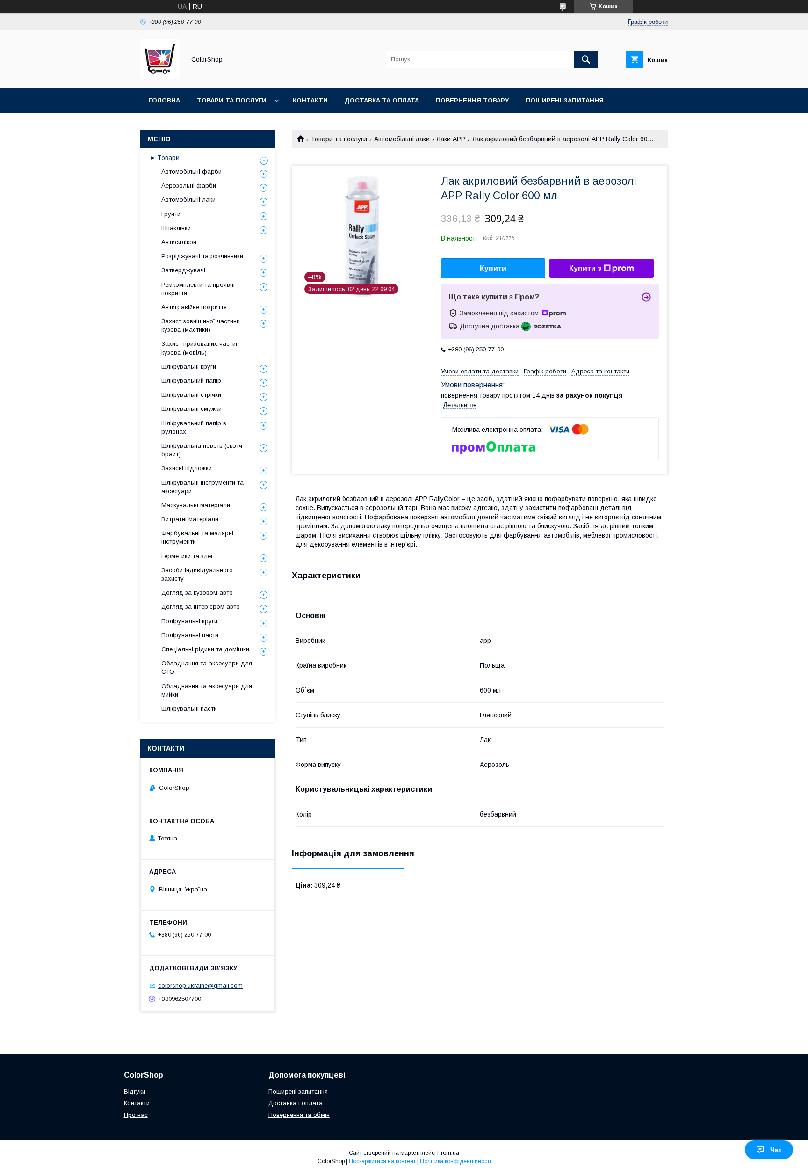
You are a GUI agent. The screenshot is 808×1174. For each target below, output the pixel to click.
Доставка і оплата (295, 1103)
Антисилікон (178, 242)
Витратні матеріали (189, 519)
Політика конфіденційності (455, 1161)
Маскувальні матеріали (195, 505)
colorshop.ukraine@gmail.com (200, 985)
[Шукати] (586, 59)
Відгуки (134, 1091)
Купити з (585, 268)
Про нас (136, 1114)
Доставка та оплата (382, 100)
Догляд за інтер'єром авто (200, 606)
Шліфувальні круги (188, 366)
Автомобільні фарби (191, 171)
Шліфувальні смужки (191, 408)
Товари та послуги (232, 100)
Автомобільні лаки (402, 139)
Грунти (170, 214)
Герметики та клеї (187, 556)
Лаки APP (450, 139)
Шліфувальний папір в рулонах (193, 427)
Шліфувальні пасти (189, 708)
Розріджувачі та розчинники (202, 256)
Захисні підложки (186, 468)
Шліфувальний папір (191, 380)
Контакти (310, 100)
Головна (164, 100)
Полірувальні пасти (189, 635)
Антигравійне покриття (194, 307)
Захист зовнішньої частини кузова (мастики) (200, 325)
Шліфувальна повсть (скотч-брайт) (203, 450)
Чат (776, 1149)
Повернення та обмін (299, 1114)
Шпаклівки (176, 228)
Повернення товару (472, 100)
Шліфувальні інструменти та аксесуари (202, 487)
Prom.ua (448, 1153)
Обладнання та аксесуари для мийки (206, 690)
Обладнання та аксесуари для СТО (206, 667)
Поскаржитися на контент (382, 1161)
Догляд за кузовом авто (197, 592)
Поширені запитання (565, 100)
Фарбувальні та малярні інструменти (197, 537)
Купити (493, 268)
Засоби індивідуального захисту (197, 574)
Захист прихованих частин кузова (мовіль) (200, 348)
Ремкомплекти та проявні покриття (198, 289)
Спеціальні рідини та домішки (205, 649)
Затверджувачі (183, 270)
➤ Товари (165, 157)
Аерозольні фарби (188, 185)
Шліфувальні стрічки (191, 394)
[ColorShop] (160, 76)
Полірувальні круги (189, 621)
